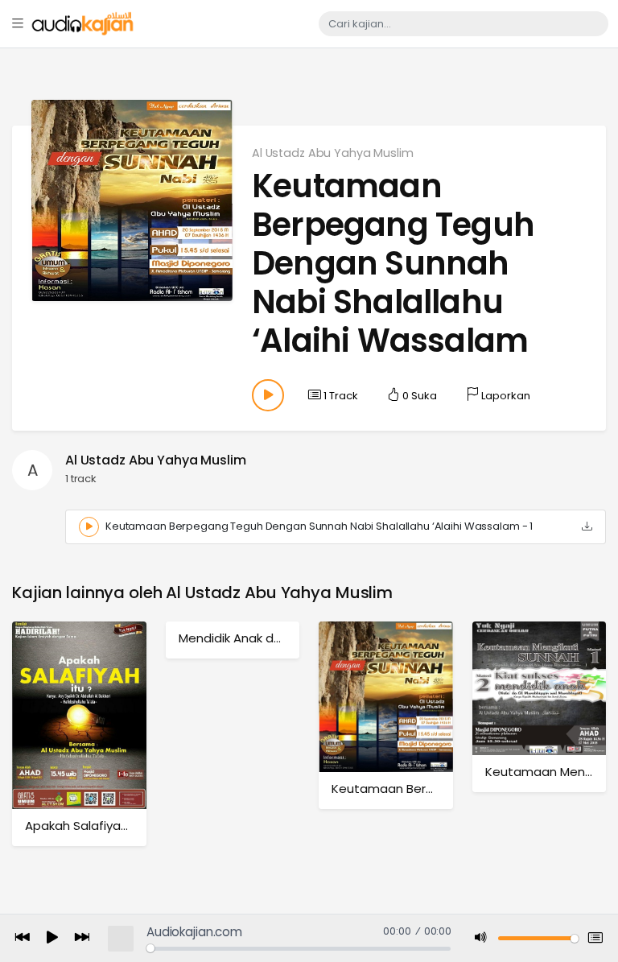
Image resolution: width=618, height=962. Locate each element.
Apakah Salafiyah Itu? (89, 825)
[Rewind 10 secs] (22, 938)
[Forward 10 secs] (82, 938)
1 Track (339, 395)
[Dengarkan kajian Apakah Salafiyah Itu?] (79, 714)
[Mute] (481, 938)
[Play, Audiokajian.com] (52, 938)
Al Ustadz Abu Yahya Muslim (333, 153)
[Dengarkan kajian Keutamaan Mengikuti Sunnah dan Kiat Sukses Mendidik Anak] (539, 687)
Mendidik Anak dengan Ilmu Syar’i (276, 638)
